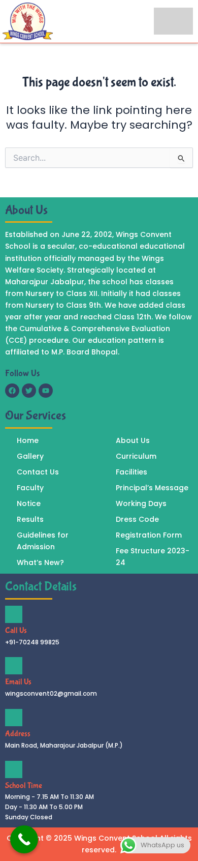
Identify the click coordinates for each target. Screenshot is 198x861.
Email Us (18, 682)
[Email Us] (13, 665)
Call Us (16, 630)
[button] (173, 21)
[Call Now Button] (24, 839)
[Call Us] (13, 614)
